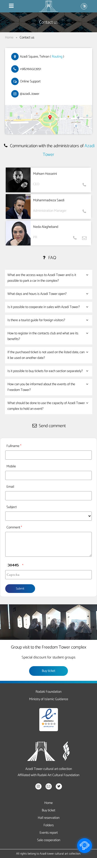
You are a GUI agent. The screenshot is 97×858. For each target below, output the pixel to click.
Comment (13, 527)
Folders (49, 825)
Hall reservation (48, 818)
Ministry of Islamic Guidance (48, 699)
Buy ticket (48, 671)
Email (10, 487)
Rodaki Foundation (48, 692)
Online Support (30, 81)
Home (9, 37)
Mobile (11, 466)
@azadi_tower (29, 94)
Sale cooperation (48, 840)
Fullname (12, 446)
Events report (49, 833)
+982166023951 (30, 69)
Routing (57, 57)
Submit (20, 588)
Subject (11, 507)
